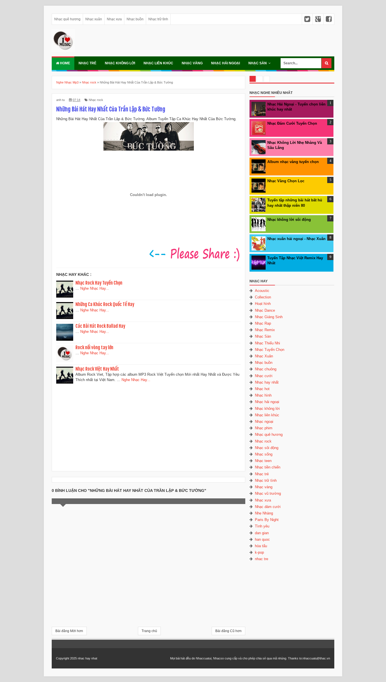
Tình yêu (262, 526)
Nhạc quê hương (67, 19)
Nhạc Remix (265, 330)
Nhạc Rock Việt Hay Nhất (97, 369)
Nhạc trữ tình (158, 19)
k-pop (259, 552)
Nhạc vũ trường (268, 493)
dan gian (262, 533)
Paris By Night (267, 520)
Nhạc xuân (93, 19)
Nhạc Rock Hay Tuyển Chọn (98, 283)
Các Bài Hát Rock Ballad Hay (100, 326)
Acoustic (262, 291)
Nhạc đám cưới (268, 507)
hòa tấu (261, 546)
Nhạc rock (96, 100)
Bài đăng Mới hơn (69, 631)
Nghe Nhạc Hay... (94, 288)
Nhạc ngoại (264, 421)
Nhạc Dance (265, 310)
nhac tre (261, 559)
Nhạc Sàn (257, 63)
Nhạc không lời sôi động (289, 219)
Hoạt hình (263, 304)
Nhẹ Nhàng (264, 513)
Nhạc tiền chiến (267, 467)
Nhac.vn (324, 658)
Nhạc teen (263, 461)
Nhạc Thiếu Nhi (267, 343)
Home (64, 63)
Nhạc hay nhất (267, 382)
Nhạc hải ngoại (225, 63)
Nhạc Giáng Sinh (269, 317)
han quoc (262, 539)
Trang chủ (149, 631)
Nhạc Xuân (264, 356)
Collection (263, 297)
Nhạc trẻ (87, 63)
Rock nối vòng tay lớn (94, 347)
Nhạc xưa (114, 19)
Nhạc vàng (192, 63)
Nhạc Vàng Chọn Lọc (285, 181)
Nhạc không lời (120, 63)
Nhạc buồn (135, 19)
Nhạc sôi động (266, 448)
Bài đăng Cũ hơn (228, 631)
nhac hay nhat (87, 658)
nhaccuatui (310, 658)
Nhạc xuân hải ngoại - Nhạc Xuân (296, 239)
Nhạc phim (263, 428)
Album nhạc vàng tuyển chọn (293, 162)
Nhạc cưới (263, 376)
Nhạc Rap (263, 323)
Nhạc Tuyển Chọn (269, 349)
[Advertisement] (148, 425)
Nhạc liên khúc (158, 63)
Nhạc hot (262, 389)
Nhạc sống (263, 454)
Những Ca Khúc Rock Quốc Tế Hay (104, 304)
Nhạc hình (263, 395)
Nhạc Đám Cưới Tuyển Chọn (292, 123)
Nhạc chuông (265, 369)
